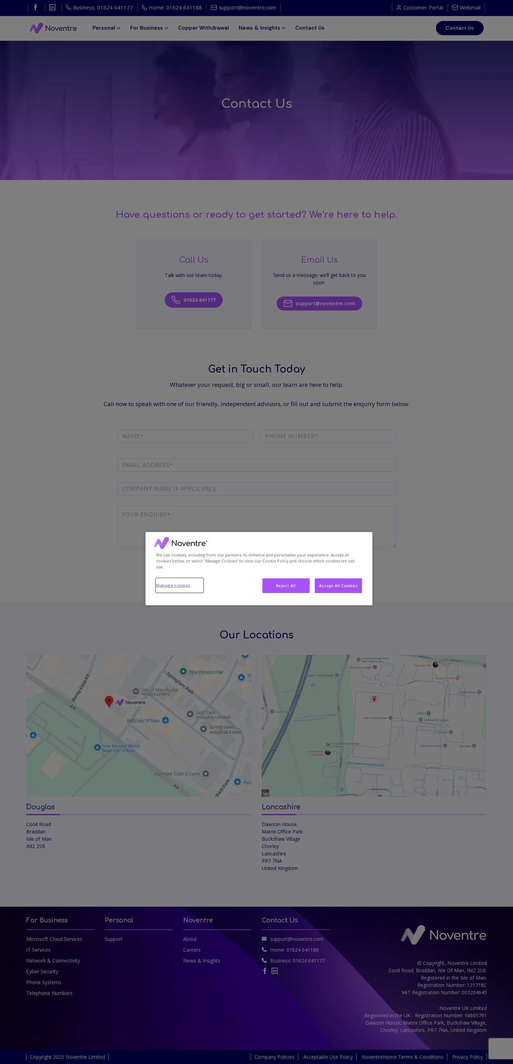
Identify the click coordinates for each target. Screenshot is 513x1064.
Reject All (286, 585)
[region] (259, 568)
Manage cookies (173, 585)
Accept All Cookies (338, 585)
